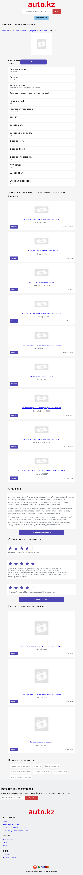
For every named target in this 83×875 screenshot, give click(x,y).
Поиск (57, 11)
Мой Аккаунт (8, 839)
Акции (5, 821)
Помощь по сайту (10, 858)
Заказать (14, 226)
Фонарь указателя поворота (41, 742)
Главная (5, 31)
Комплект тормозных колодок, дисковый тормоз (41, 219)
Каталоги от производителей (14, 827)
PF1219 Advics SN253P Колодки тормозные (41, 250)
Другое (33, 31)
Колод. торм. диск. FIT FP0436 (41, 376)
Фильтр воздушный (41, 771)
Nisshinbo (43, 31)
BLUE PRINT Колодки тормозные (41, 282)
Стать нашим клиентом (41, 532)
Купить (33, 62)
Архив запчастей (19, 31)
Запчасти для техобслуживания (15, 831)
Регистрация (41, 17)
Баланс (5, 842)
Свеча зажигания (52, 766)
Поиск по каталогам (11, 824)
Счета (5, 846)
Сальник (37, 766)
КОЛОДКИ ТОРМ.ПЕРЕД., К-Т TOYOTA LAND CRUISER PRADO (41, 470)
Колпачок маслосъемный (20, 777)
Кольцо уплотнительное (20, 766)
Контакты (6, 854)
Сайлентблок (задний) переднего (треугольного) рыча (41, 646)
